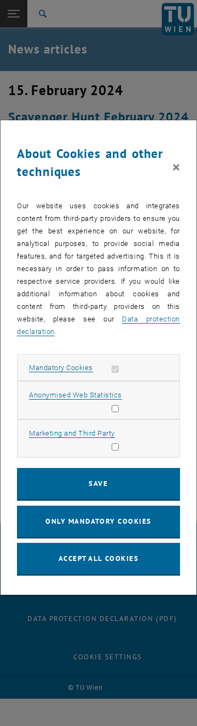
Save (98, 483)
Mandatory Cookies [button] (61, 368)
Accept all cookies (99, 558)
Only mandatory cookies (98, 521)
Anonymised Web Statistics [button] (75, 395)
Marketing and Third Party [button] (72, 433)
